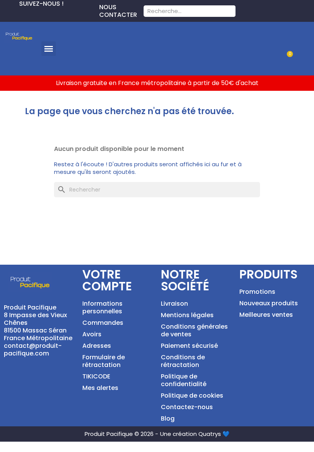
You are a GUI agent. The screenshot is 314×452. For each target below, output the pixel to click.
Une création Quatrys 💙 (195, 434)
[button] (48, 48)
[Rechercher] (230, 11)
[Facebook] (6, 14)
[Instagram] (31, 14)
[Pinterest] (18, 14)
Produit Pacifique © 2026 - (121, 434)
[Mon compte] (297, 39)
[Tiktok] (43, 14)
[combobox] (179, 11)
